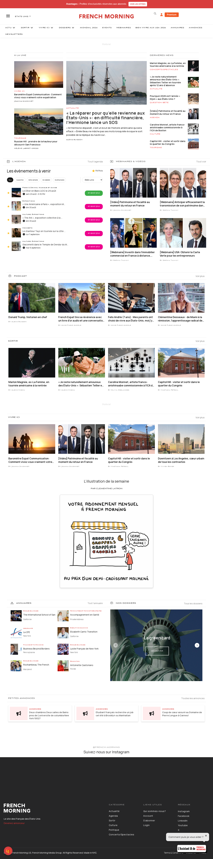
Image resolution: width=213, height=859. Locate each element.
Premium (172, 14)
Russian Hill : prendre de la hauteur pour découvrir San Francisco (35, 143)
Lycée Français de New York (84, 648)
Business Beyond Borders (36, 648)
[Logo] (54, 808)
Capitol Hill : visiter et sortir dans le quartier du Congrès (167, 142)
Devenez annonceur (14, 823)
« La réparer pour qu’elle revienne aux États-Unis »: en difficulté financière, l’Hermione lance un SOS (105, 117)
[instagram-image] (17, 774)
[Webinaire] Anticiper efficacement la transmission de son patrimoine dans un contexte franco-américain (182, 203)
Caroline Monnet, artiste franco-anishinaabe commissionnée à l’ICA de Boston (167, 127)
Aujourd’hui (20, 180)
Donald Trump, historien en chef (27, 317)
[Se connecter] (161, 14)
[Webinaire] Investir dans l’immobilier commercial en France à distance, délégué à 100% (132, 253)
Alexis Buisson (74, 140)
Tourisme (20, 138)
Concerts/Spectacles (164, 70)
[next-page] (197, 645)
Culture (155, 134)
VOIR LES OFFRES (137, 4)
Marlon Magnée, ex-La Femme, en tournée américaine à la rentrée (168, 64)
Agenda (155, 117)
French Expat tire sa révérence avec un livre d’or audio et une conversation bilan (81, 318)
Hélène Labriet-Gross (26, 148)
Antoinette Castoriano (81, 665)
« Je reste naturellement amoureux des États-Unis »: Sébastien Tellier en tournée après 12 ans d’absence (165, 81)
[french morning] (106, 16)
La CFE (26, 632)
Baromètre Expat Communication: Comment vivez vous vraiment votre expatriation (38, 96)
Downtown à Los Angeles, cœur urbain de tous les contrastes (181, 460)
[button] (155, 13)
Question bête (159, 103)
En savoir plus (94, 192)
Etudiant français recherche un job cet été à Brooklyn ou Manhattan (114, 714)
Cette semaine (33, 180)
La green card (157, 638)
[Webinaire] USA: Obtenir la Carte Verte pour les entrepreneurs (180, 253)
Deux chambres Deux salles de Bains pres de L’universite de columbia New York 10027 (49, 715)
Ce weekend (46, 180)
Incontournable (59, 180)
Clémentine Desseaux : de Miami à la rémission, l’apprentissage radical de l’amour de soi (180, 318)
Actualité (72, 108)
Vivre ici (19, 91)
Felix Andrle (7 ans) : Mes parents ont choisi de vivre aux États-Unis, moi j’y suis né (130, 318)
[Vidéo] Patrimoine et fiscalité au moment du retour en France (167, 112)
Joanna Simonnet (24, 101)
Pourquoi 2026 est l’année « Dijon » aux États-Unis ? (165, 97)
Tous (10, 180)
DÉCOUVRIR (157, 651)
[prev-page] (115, 645)
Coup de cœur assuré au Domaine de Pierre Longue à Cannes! (182, 714)
